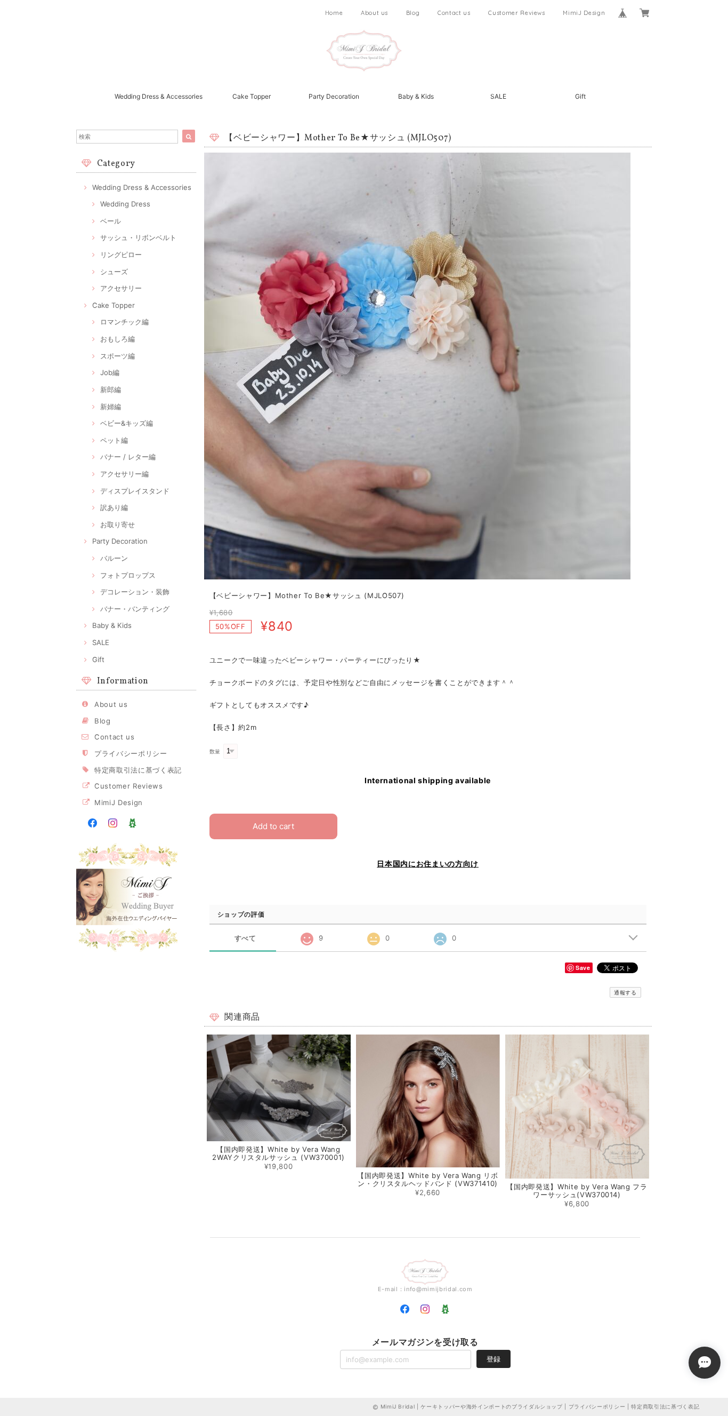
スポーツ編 (117, 356)
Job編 (109, 372)
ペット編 (114, 440)
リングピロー (121, 254)
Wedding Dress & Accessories (159, 96)
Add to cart (273, 826)
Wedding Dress (125, 204)
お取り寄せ (117, 524)
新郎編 (110, 389)
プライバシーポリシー (130, 753)
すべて (245, 938)
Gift (580, 96)
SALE (498, 96)
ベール (110, 221)
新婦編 (110, 406)
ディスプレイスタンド (134, 491)
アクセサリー (121, 288)
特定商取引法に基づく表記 (138, 770)
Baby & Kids (416, 96)
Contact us (454, 13)
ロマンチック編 (124, 321)
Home (334, 13)
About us (374, 13)
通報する (625, 992)
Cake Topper (251, 96)
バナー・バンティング (134, 608)
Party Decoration (334, 96)
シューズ (114, 271)
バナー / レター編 (128, 456)
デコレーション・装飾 (134, 591)
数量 (215, 751)
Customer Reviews (516, 13)
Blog (413, 13)
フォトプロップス (128, 575)
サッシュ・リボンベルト (138, 237)
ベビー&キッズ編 (126, 423)
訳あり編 (114, 507)
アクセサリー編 (124, 474)
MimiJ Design (584, 13)
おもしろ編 (117, 339)
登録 (493, 1359)
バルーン (114, 558)
